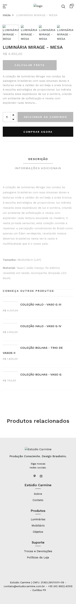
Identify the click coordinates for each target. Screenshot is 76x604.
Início (7, 15)
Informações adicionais (38, 168)
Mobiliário (38, 525)
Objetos (38, 531)
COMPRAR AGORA (38, 131)
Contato (38, 500)
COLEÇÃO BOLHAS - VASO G (40, 374)
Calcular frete (30, 65)
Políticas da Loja (38, 557)
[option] (11, 32)
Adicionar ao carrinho (45, 116)
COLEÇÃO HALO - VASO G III (40, 304)
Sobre (38, 494)
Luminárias (38, 519)
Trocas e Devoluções (38, 551)
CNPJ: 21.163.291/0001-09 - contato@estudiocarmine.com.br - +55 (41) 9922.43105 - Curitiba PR (38, 586)
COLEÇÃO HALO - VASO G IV (40, 326)
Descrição (38, 159)
